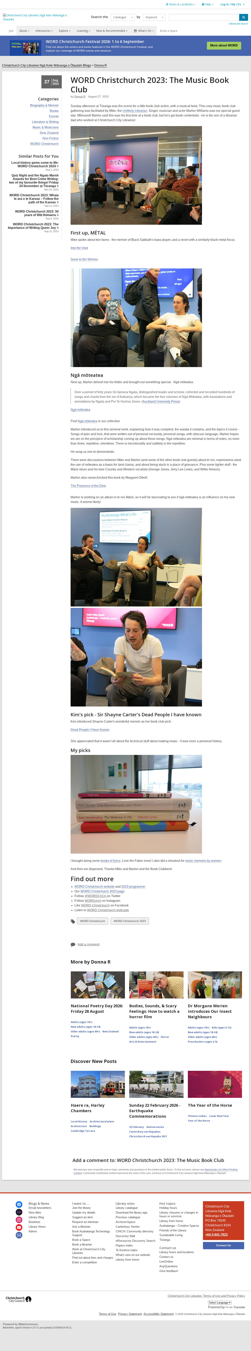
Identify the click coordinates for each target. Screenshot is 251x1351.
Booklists (34, 1222)
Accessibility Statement (159, 1314)
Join (11, 31)
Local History (79, 1121)
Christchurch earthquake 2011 (148, 1136)
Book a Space (168, 31)
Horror (165, 1037)
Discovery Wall (125, 1236)
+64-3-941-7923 (216, 1234)
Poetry (75, 1036)
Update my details (83, 1212)
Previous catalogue (128, 1217)
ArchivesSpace (125, 1222)
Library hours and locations (176, 1252)
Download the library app (131, 1212)
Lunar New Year (219, 1116)
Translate (239, 1307)
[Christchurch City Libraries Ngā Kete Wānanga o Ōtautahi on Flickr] (19, 1212)
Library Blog (36, 1217)
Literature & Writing (45, 122)
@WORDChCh (96, 896)
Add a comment (88, 944)
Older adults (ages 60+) (85, 1031)
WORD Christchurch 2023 (130, 922)
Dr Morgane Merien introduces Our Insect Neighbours (210, 1011)
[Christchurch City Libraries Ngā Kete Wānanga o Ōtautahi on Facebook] (19, 1204)
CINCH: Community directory (135, 1231)
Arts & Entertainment (142, 1041)
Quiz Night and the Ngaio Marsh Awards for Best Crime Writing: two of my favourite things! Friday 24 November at (34, 181)
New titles (35, 1212)
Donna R (100, 65)
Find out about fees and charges (92, 1257)
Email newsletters (40, 1207)
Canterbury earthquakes (144, 1131)
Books (54, 111)
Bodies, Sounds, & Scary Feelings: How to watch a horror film (154, 1011)
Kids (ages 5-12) (221, 1027)
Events (54, 116)
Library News (37, 1226)
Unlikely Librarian (135, 110)
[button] (180, 4)
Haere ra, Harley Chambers (87, 1108)
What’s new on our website (133, 1254)
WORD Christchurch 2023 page (102, 891)
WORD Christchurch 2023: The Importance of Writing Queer (33, 226)
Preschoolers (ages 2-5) (202, 1041)
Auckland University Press (161, 401)
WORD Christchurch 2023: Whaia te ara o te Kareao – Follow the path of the (34, 199)
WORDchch (93, 900)
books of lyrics (110, 860)
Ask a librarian (81, 1226)
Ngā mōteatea (80, 409)
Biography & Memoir (44, 105)
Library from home (127, 1259)
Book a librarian (82, 1244)
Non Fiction (51, 138)
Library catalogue (127, 1207)
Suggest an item (82, 1217)
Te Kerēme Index (126, 1250)
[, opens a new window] (18, 1304)
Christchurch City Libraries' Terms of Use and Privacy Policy (206, 1295)
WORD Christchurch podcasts (108, 910)
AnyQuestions (168, 1266)
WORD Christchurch (44, 144)
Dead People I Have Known (90, 729)
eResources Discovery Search (135, 1240)
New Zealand (49, 133)
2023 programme (133, 886)
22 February (136, 1127)
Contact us (166, 1256)
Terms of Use (107, 1314)
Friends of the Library (172, 1230)
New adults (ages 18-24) (85, 1026)
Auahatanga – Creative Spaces (179, 1225)
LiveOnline (166, 1261)
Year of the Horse (199, 1120)
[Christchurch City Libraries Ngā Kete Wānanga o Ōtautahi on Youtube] (19, 1227)
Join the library (81, 1207)
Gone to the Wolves (84, 259)
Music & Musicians (46, 127)
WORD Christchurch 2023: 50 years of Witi (37, 213)
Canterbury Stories (128, 1226)
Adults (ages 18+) (81, 1022)
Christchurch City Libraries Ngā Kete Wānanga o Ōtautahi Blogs (46, 65)
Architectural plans (102, 1121)
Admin (33, 1231)
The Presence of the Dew (88, 485)
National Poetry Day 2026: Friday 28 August (97, 1008)
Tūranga (164, 1239)
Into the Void (79, 248)
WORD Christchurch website (95, 886)
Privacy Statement (130, 1314)
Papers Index (124, 1245)
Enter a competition (84, 1262)
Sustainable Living (171, 1235)
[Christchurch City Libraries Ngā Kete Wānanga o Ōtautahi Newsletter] (19, 1235)
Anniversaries (155, 1127)
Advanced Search (238, 23)
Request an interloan (85, 1222)
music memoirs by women (203, 860)
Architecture (79, 1126)
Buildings (95, 1126)
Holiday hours (168, 1207)
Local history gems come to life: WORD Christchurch (35, 164)
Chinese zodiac (197, 1116)
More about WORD (224, 45)
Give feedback (168, 1271)
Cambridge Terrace (83, 1131)
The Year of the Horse (210, 1105)
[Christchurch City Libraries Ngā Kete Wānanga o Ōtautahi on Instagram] (19, 1219)
